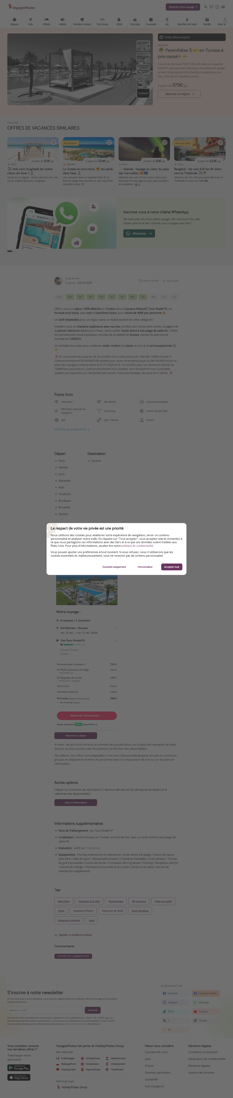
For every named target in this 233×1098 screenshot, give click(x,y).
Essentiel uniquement (114, 566)
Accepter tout (171, 566)
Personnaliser (145, 566)
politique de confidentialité (137, 545)
